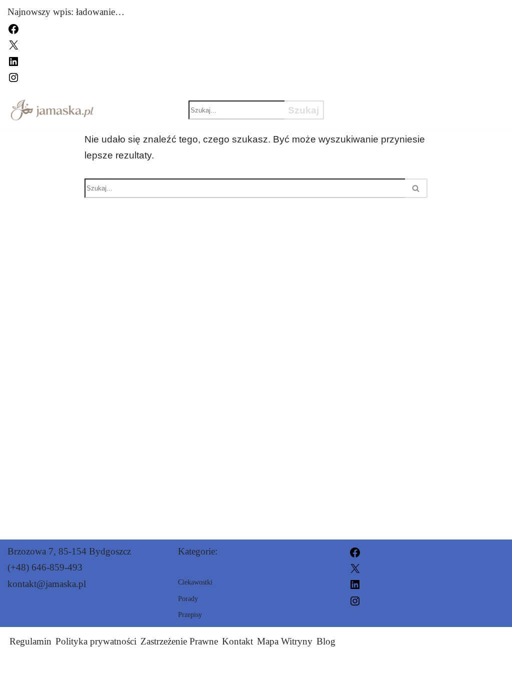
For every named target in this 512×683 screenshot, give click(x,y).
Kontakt (237, 641)
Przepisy (463, 101)
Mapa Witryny (284, 641)
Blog (326, 641)
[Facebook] (14, 27)
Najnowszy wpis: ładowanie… (66, 11)
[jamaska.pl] (52, 110)
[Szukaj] (416, 188)
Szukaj (303, 110)
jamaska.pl (350, 669)
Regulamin (31, 641)
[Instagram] (14, 76)
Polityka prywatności (96, 641)
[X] (14, 44)
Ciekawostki (377, 101)
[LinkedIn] (14, 60)
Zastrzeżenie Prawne (179, 641)
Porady (362, 118)
